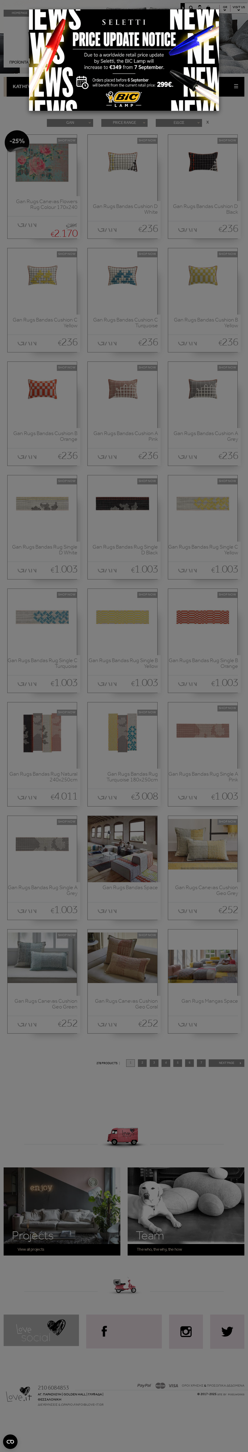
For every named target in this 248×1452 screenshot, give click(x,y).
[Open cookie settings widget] (10, 1441)
